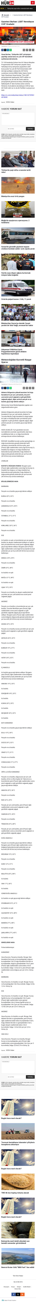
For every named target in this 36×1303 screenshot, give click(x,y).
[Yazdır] (24, 50)
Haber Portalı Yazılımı (10, 1300)
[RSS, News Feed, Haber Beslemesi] (22, 1294)
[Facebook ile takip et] (13, 1294)
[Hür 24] (7, 2)
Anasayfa (6, 15)
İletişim (19, 1287)
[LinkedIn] (8, 50)
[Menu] (32, 2)
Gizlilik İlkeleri (27, 1287)
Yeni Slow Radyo (18, 1276)
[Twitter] (5, 50)
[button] (27, 50)
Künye (13, 1287)
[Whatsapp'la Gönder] (10, 50)
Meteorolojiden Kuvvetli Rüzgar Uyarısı (19, 8)
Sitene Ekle (18, 1289)
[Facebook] (2, 50)
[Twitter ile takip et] (18, 1294)
